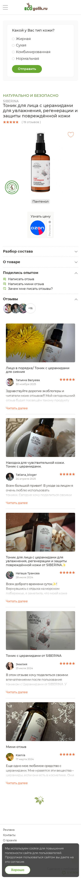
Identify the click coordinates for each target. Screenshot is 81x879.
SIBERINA (11, 101)
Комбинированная (33, 52)
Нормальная (27, 58)
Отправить (27, 69)
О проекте (10, 840)
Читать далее (17, 408)
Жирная (23, 39)
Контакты (9, 835)
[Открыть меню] (5, 7)
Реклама (8, 830)
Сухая (21, 45)
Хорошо (17, 870)
